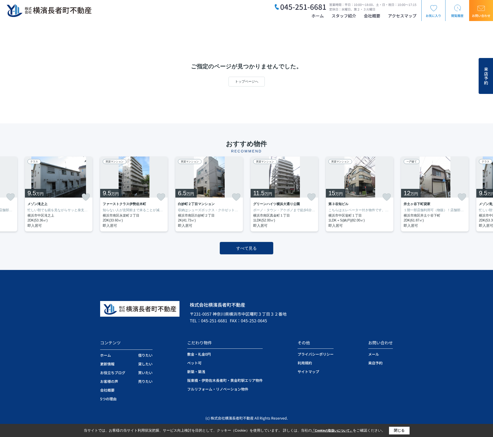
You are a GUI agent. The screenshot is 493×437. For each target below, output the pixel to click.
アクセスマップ (402, 16)
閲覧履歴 (457, 15)
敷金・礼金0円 (199, 354)
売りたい (145, 381)
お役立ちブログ (112, 372)
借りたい (145, 355)
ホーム (317, 16)
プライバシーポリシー (316, 354)
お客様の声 (109, 381)
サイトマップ (308, 371)
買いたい (145, 372)
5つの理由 (108, 398)
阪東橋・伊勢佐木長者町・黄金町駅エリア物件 (225, 380)
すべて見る (246, 248)
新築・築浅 (196, 371)
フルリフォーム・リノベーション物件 (217, 389)
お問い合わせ (481, 15)
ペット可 (194, 362)
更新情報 (107, 363)
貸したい (145, 363)
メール (373, 354)
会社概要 (372, 16)
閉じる (399, 430)
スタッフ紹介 (343, 16)
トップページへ (246, 81)
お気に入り (433, 15)
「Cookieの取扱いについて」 (332, 430)
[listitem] (134, 194)
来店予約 (486, 76)
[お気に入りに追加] (10, 197)
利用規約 (305, 362)
